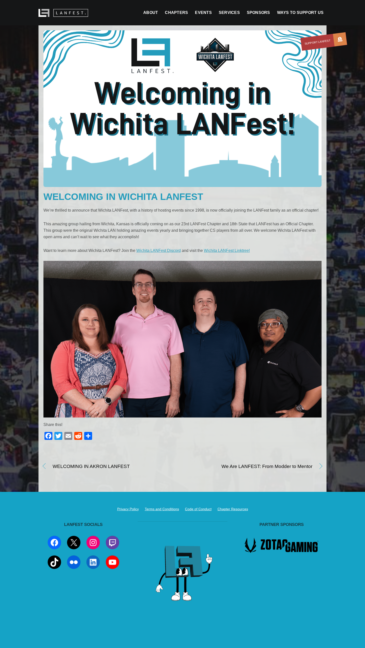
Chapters (176, 12)
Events (203, 12)
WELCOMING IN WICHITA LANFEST (123, 196)
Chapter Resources (233, 509)
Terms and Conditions (162, 509)
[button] (340, 39)
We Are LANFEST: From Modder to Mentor (251, 467)
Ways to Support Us (300, 12)
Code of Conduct (198, 509)
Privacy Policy (128, 509)
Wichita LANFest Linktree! (227, 250)
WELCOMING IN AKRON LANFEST (91, 467)
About (150, 12)
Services (229, 12)
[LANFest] (63, 14)
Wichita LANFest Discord (158, 250)
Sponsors (258, 12)
